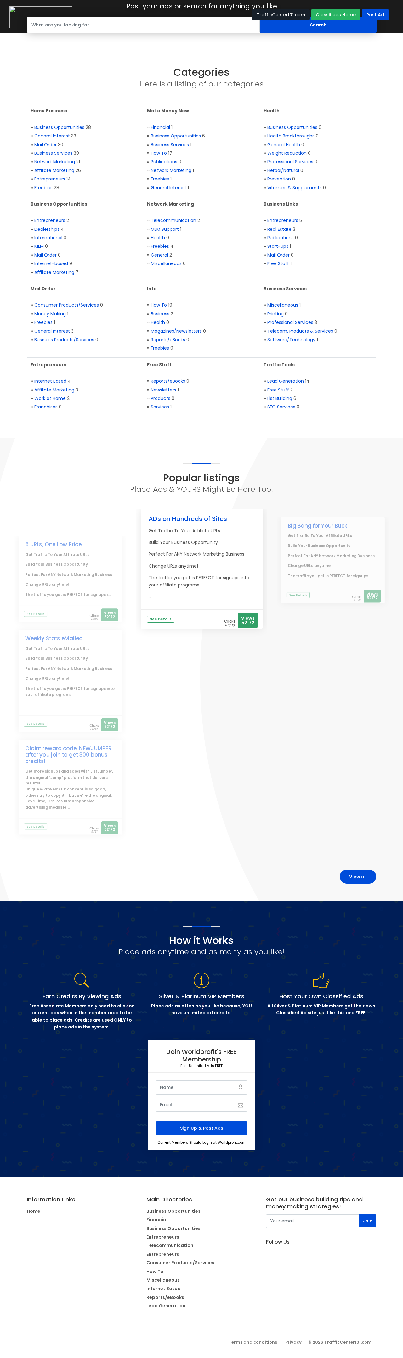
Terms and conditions (253, 1342)
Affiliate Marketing (54, 170)
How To (159, 153)
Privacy (293, 1342)
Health (158, 238)
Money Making (50, 314)
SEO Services (281, 407)
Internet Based (50, 381)
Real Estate (279, 229)
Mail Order (45, 144)
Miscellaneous (166, 263)
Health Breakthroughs (291, 136)
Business (160, 314)
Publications (164, 161)
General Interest (52, 136)
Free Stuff (278, 263)
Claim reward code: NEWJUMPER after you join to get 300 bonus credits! (69, 755)
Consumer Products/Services (66, 305)
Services (160, 407)
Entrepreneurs (49, 179)
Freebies (43, 188)
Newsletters (163, 390)
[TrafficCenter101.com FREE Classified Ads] (40, 17)
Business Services (53, 153)
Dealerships (47, 229)
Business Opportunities (59, 127)
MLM (39, 246)
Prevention (279, 179)
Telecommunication (173, 220)
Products (160, 398)
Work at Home (50, 398)
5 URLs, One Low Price (54, 544)
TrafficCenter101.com (281, 15)
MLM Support (165, 229)
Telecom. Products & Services (300, 331)
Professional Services (290, 161)
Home (33, 1211)
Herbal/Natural (283, 170)
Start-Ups (277, 246)
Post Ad (375, 15)
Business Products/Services (64, 339)
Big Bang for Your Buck (318, 525)
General (159, 255)
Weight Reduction (287, 153)
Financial (160, 127)
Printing (275, 314)
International (48, 238)
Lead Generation (285, 381)
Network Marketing (54, 161)
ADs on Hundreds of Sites (188, 518)
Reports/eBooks (168, 339)
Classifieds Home (336, 15)
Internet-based (51, 263)
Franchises (46, 407)
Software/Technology (291, 339)
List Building (279, 398)
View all (358, 876)
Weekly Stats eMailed (54, 638)
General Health (283, 144)
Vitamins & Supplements (294, 188)
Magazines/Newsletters (176, 331)
